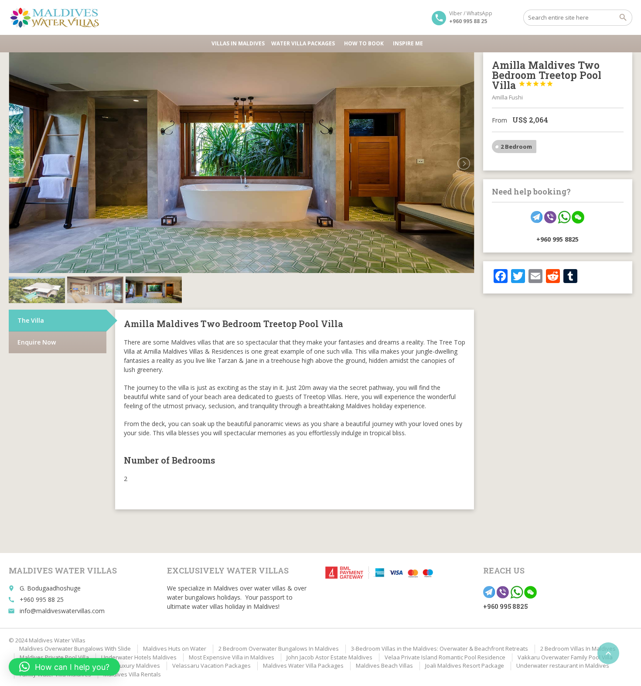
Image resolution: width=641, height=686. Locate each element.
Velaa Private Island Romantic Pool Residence (445, 657)
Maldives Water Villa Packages (303, 665)
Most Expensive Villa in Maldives (231, 657)
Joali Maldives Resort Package (464, 665)
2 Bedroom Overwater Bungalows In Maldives (278, 648)
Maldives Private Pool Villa (54, 657)
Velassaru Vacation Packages (211, 665)
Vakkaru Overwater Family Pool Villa (565, 657)
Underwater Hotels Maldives (139, 657)
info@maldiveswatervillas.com (62, 611)
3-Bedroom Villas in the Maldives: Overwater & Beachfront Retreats (439, 648)
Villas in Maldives (238, 43)
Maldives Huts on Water (174, 648)
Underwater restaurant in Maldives (562, 665)
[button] (64, 667)
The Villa (30, 320)
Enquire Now (36, 342)
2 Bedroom (516, 146)
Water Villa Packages (303, 43)
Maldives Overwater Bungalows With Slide (75, 648)
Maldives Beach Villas (384, 665)
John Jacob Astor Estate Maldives (329, 657)
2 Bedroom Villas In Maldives (578, 648)
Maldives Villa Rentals (132, 674)
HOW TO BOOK (364, 43)
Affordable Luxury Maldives (123, 665)
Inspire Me (408, 43)
